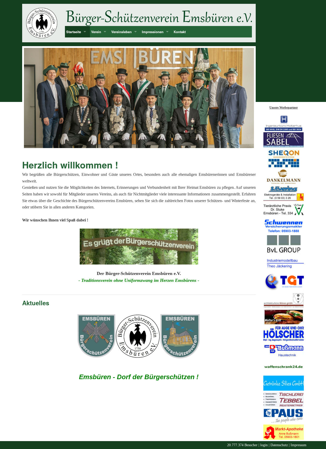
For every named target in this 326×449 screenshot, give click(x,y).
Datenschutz (279, 445)
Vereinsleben (121, 31)
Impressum (298, 445)
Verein (96, 31)
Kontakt (180, 31)
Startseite (73, 31)
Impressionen (153, 31)
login (264, 445)
